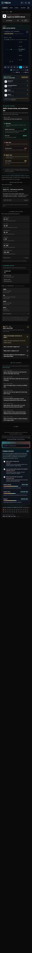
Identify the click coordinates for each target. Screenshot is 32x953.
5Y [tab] (23, 67)
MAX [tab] (27, 67)
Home (3, 11)
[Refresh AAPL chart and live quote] (27, 32)
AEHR (14, 516)
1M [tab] (14, 67)
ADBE (9, 516)
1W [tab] (11, 67)
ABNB (4, 516)
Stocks (7, 11)
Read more (13, 99)
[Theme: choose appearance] (22, 2)
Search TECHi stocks (9, 442)
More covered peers (16, 313)
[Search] (25, 2)
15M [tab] (5, 67)
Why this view (16, 200)
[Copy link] (18, 20)
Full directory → (26, 507)
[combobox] (17, 446)
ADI (12, 516)
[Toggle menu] (29, 2)
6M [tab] (17, 67)
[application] (16, 52)
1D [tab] (8, 67)
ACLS (6, 516)
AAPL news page (6, 367)
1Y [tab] (20, 67)
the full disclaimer (21, 439)
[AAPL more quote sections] (28, 7)
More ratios (16, 257)
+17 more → (18, 516)
